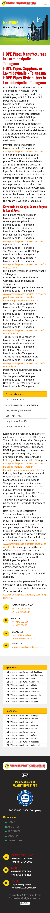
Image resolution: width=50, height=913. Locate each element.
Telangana (18, 27)
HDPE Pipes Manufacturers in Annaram (22, 725)
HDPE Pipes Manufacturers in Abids (20, 678)
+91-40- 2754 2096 (21, 612)
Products (13, 831)
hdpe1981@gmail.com (22, 635)
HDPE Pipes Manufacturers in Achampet (22, 715)
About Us (13, 826)
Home (6, 27)
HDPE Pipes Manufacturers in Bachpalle (22, 742)
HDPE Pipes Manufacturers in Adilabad (22, 719)
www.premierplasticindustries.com (23, 151)
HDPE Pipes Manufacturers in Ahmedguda (23, 695)
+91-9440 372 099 (20, 621)
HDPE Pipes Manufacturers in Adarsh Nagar (24, 682)
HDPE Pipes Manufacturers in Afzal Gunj (22, 692)
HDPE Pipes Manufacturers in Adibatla (21, 685)
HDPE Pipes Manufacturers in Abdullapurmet (24, 675)
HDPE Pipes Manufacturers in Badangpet (23, 745)
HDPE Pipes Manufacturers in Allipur (21, 722)
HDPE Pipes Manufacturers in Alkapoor (22, 702)
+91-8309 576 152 (20, 625)
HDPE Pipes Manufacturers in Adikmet (21, 688)
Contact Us (14, 840)
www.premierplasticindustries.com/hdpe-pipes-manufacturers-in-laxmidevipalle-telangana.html (25, 297)
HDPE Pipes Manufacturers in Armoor (21, 729)
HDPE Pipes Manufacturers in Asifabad (22, 735)
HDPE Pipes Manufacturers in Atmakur (22, 738)
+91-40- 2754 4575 (21, 608)
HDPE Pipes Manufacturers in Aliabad (21, 698)
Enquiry (13, 835)
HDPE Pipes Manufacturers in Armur (21, 732)
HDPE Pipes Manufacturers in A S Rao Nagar (24, 672)
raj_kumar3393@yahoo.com (24, 638)
